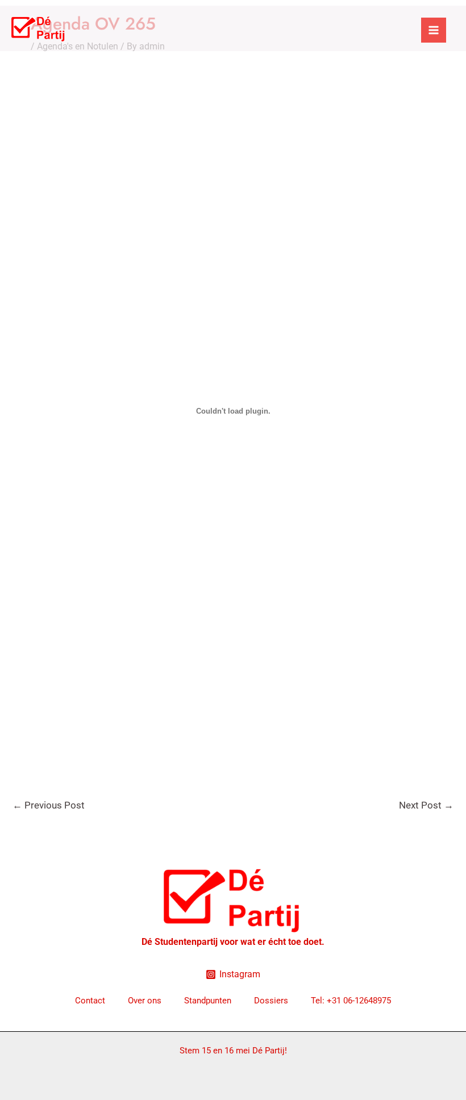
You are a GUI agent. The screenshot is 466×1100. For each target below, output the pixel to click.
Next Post (426, 805)
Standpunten (207, 1000)
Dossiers (271, 1000)
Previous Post (49, 805)
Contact (90, 1000)
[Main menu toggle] (433, 30)
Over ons (144, 1000)
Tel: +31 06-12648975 (351, 1000)
